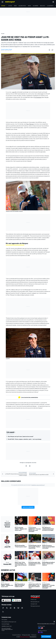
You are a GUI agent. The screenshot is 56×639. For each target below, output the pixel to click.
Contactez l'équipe (5, 624)
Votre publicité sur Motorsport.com (9, 621)
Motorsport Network (24, 636)
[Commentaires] (53, 50)
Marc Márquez (30, 124)
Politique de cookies (26, 634)
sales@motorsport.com (7, 626)
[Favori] (49, 50)
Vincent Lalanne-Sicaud (6, 49)
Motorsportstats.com (35, 606)
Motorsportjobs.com (35, 601)
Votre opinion (4, 619)
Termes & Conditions (16, 634)
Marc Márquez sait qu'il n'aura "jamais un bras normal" (20, 436)
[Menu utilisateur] (53, 2)
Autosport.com (34, 603)
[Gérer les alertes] (29, 465)
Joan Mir (14, 92)
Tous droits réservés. (34, 636)
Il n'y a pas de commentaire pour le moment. (28, 485)
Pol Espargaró (37, 97)
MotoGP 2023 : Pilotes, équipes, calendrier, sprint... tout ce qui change (24, 439)
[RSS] (3, 611)
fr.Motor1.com (33, 599)
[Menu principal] (2, 2)
